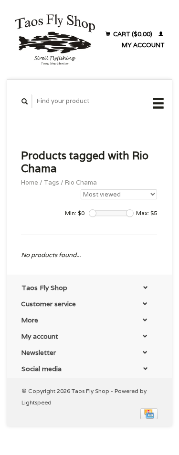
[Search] (25, 101)
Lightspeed (36, 402)
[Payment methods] (149, 413)
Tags (51, 182)
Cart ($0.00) (133, 34)
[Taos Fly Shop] (54, 39)
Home (29, 182)
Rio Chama (81, 182)
